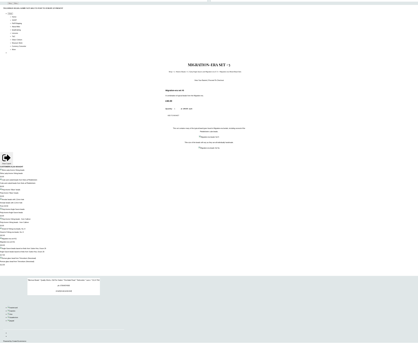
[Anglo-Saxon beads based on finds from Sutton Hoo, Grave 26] (23, 248)
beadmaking (16, 30)
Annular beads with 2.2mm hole (11, 203)
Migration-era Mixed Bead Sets (230, 72)
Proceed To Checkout (216, 80)
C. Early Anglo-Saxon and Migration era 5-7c (202, 72)
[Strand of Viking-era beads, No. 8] (12, 229)
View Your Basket (200, 80)
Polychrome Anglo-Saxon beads (11, 212)
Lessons (15, 33)
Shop (170, 72)
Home (14, 17)
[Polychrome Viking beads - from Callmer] (15, 219)
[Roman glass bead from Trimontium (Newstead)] (18, 258)
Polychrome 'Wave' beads (9, 193)
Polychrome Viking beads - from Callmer (14, 222)
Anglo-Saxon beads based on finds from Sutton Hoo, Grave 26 (22, 252)
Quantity (168, 109)
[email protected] (66, 291)
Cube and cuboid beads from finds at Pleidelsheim (17, 183)
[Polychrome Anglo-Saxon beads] (12, 209)
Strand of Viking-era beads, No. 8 (12, 232)
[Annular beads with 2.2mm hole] (12, 199)
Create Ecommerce (19, 341)
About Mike (16, 27)
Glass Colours (17, 40)
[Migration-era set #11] (8, 239)
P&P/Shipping (17, 23)
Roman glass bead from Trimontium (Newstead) (17, 261)
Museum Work (17, 43)
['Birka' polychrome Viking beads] (12, 170)
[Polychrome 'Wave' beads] (10, 190)
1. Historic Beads (180, 72)
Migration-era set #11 (7, 242)
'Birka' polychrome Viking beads (11, 173)
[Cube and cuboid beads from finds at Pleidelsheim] (18, 180)
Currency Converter (19, 46)
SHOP (14, 20)
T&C (13, 36)
